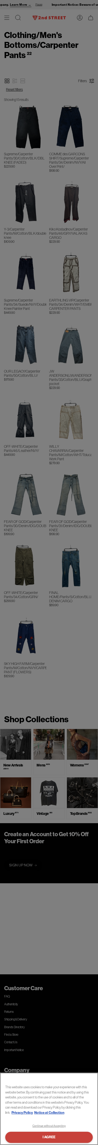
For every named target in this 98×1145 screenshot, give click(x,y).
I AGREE (49, 1137)
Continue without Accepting (49, 1125)
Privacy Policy (22, 1113)
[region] (49, 1109)
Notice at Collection (49, 1113)
